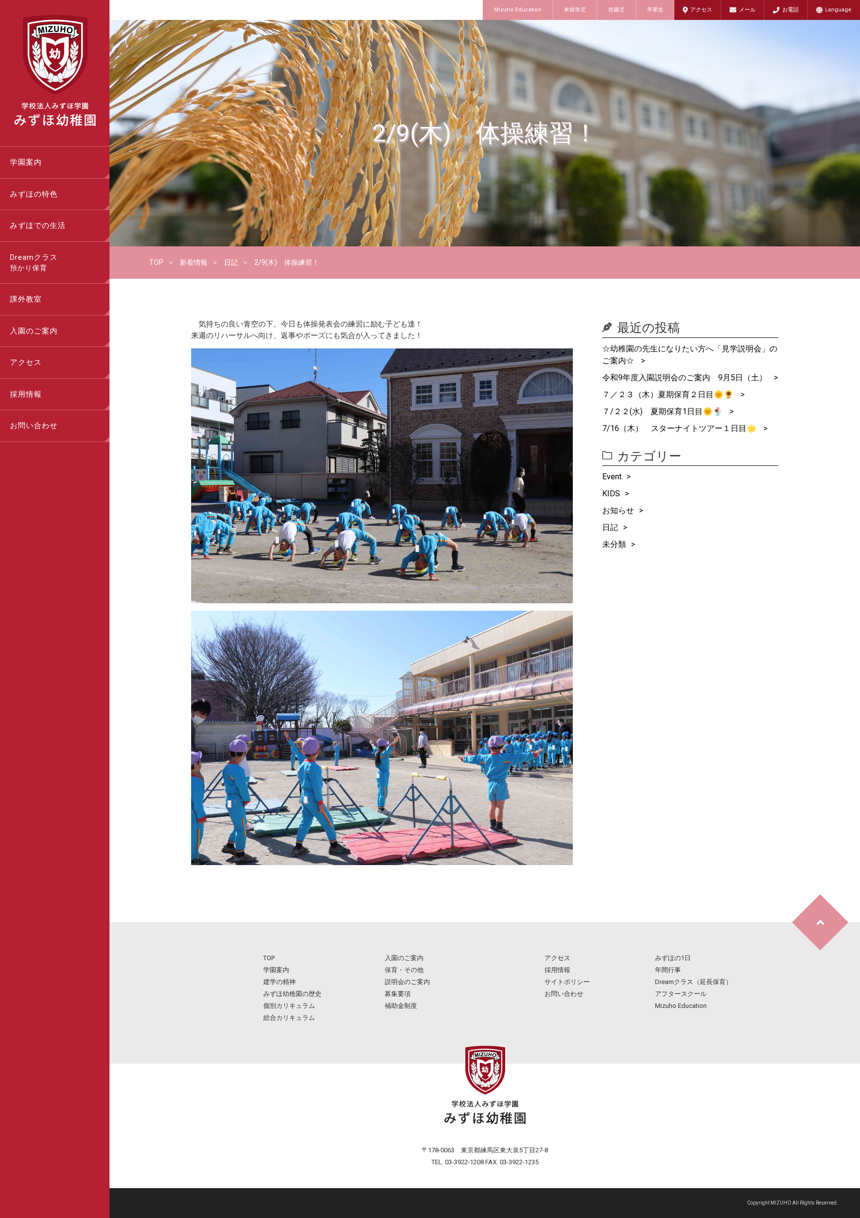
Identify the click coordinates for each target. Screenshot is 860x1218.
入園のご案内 (34, 331)
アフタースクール (681, 993)
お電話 (790, 9)
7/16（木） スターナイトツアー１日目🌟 (680, 428)
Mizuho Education (517, 9)
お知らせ (618, 510)
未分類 (614, 544)
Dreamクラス (34, 262)
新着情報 (194, 262)
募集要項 (398, 993)
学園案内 (26, 162)
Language (838, 9)
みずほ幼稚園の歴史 (292, 993)
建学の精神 (279, 982)
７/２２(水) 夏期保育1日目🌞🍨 (663, 411)
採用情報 (26, 394)
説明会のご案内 (407, 982)
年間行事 (668, 970)
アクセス (701, 9)
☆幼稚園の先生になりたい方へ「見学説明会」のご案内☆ (689, 354)
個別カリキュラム (289, 1005)
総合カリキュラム (289, 1017)
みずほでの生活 (38, 225)
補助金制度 (401, 1005)
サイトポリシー (567, 982)
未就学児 (575, 9)
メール (747, 9)
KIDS (611, 493)
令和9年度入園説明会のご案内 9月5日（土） (685, 377)
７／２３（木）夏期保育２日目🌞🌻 (669, 394)
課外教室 (26, 299)
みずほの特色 (34, 194)
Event (612, 476)
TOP (156, 262)
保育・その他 (404, 970)
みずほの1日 (673, 958)
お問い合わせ (34, 425)
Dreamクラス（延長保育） (693, 982)
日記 (231, 262)
